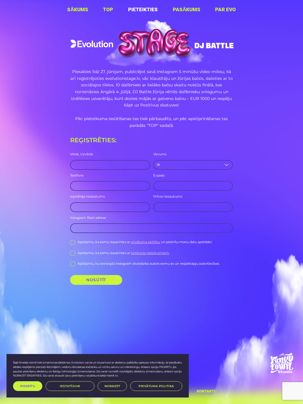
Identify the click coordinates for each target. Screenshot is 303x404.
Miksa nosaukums (167, 196)
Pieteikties (143, 9)
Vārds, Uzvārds (81, 154)
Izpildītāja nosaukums (87, 196)
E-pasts (159, 175)
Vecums (159, 154)
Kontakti (206, 391)
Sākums (77, 9)
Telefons (76, 175)
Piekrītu (28, 386)
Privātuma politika (156, 386)
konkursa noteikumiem (150, 253)
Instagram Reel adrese (88, 218)
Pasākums (186, 9)
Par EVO (225, 9)
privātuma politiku (145, 242)
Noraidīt (112, 386)
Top (108, 9)
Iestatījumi (70, 386)
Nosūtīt (96, 279)
